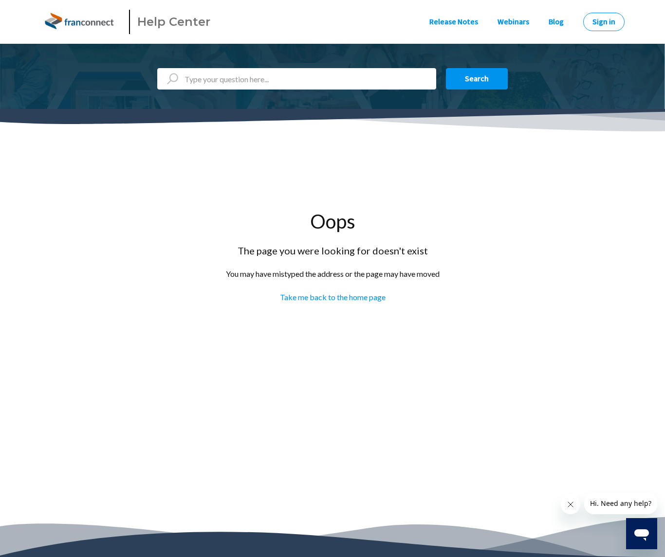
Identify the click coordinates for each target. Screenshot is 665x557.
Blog (556, 22)
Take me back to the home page (333, 297)
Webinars (513, 22)
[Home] (80, 22)
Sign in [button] (603, 22)
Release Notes (453, 22)
